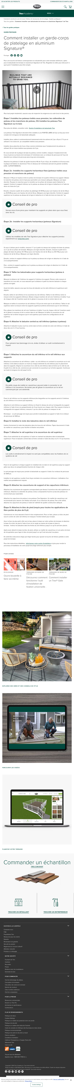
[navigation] (37, 5)
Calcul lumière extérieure (12, 990)
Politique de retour (10, 1016)
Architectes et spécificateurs (13, 1005)
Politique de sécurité (11, 1023)
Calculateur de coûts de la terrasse (15, 985)
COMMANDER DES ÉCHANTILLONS (61, 1)
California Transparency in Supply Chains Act (18, 1040)
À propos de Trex (10, 959)
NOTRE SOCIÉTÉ (10, 956)
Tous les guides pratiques (11, 27)
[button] (37, 90)
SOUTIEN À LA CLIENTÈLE (12, 926)
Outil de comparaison (11, 992)
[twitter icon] (18, 55)
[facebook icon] (12, 55)
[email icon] (21, 55)
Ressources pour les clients (12, 937)
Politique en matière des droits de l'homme (17, 1025)
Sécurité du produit (9, 944)
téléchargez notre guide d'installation (38, 543)
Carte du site (8, 1045)
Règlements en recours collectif (13, 946)
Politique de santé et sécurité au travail (16, 1033)
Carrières (7, 962)
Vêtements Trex (9, 1042)
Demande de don (10, 972)
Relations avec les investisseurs (14, 969)
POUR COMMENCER (11, 976)
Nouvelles (8, 964)
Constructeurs (9, 1007)
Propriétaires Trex (9, 934)
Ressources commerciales (12, 1000)
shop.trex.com (23, 238)
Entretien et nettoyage (10, 951)
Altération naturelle (9, 949)
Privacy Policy (28, 1081)
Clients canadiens (10, 1035)
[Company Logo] (37, 6)
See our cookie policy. (58, 1079)
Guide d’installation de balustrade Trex (42, 128)
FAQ (5, 932)
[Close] (71, 1080)
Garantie (6, 939)
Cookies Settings (36, 1084)
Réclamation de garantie (11, 942)
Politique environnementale (13, 1030)
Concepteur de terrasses (12, 982)
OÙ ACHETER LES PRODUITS (10, 1)
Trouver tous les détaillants (13, 1054)
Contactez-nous (8, 929)
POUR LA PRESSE (10, 997)
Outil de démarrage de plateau (14, 980)
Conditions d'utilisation (11, 1037)
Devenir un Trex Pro (11, 1003)
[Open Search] (65, 6)
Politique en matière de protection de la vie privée (19, 1021)
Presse (7, 967)
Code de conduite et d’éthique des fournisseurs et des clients (23, 1028)
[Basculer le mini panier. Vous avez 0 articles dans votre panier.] (70, 7)
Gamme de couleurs (11, 987)
